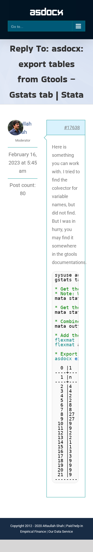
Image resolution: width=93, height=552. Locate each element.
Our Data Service (60, 531)
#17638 (72, 127)
